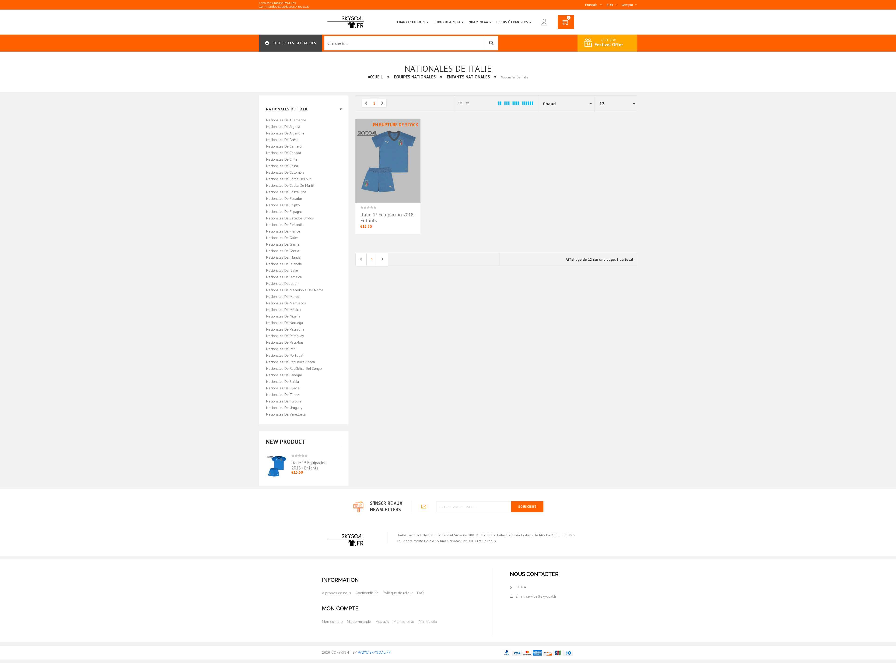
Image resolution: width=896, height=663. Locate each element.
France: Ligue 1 (411, 22)
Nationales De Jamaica (284, 277)
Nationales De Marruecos (286, 303)
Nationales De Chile (281, 159)
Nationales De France (283, 231)
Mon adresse (403, 622)
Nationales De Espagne (284, 211)
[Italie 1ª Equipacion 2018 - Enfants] (278, 462)
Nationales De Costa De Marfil (290, 185)
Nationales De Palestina (285, 329)
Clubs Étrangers (512, 22)
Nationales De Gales (282, 237)
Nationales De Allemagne (286, 120)
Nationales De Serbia (282, 381)
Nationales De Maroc (282, 296)
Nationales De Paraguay (285, 335)
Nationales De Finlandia (285, 224)
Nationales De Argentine (285, 133)
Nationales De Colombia (285, 172)
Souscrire (527, 506)
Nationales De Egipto (283, 205)
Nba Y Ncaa (478, 22)
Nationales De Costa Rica (286, 192)
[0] (566, 23)
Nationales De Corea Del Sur (288, 178)
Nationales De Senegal (284, 375)
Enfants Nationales (468, 77)
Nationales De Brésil (282, 139)
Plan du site (428, 622)
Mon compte (332, 622)
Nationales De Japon (282, 283)
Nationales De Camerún (284, 146)
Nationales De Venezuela (286, 414)
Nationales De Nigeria (283, 316)
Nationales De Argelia (283, 126)
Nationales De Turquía (283, 401)
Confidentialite (367, 593)
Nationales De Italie (282, 270)
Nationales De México (283, 309)
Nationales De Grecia (282, 250)
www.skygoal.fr (374, 652)
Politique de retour (398, 593)
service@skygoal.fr (541, 596)
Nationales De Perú (281, 348)
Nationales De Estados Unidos (290, 218)
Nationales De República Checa (290, 362)
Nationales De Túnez (282, 394)
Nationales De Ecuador (284, 198)
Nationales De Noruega (284, 322)
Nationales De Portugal (284, 355)
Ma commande (359, 622)
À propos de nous (336, 593)
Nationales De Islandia (284, 263)
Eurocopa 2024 (447, 22)
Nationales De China (282, 165)
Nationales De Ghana (282, 244)
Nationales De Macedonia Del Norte (294, 290)
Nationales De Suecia (282, 388)
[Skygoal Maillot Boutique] (346, 22)
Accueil (375, 77)
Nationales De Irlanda (283, 257)
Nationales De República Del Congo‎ (294, 368)
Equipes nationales (415, 77)
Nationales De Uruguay (284, 407)
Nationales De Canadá (283, 152)
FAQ (420, 593)
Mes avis (382, 622)
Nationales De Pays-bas (285, 342)
